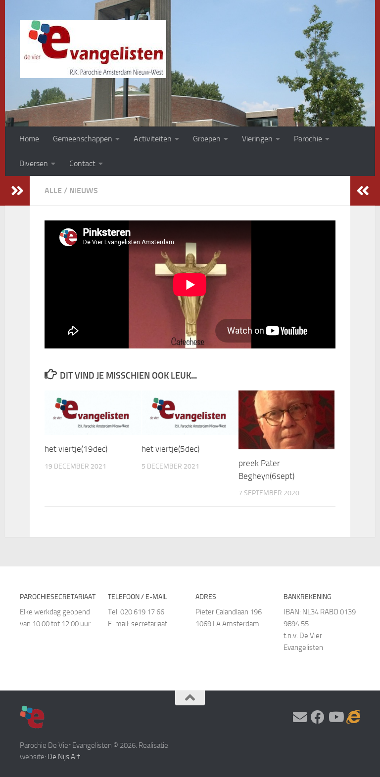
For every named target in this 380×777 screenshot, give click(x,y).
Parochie (308, 138)
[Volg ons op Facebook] (318, 717)
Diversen (33, 163)
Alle (53, 190)
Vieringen (257, 138)
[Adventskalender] (353, 717)
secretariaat (149, 623)
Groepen (207, 138)
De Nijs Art (64, 756)
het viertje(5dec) (170, 449)
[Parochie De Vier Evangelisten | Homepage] (93, 49)
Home (29, 138)
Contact (82, 163)
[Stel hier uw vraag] (300, 717)
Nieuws (83, 190)
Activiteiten (153, 138)
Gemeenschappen (82, 138)
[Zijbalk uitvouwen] (17, 191)
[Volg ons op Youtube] (335, 717)
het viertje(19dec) (76, 449)
